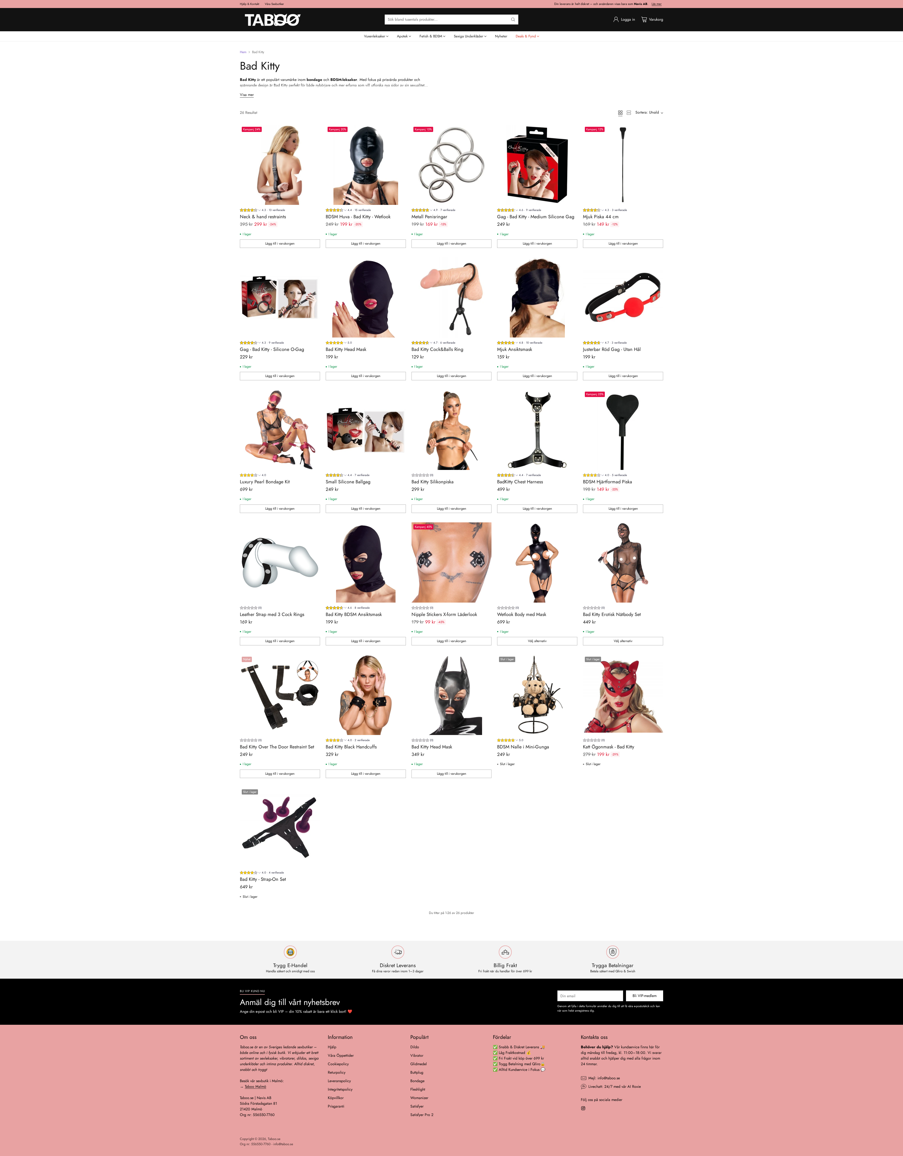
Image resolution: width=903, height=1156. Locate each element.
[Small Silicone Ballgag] (366, 430)
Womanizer (419, 1097)
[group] (262, 210)
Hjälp (332, 1047)
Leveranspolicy (339, 1081)
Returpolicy (336, 1072)
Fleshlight (417, 1089)
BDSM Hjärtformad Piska (607, 481)
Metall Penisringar (429, 216)
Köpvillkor (336, 1097)
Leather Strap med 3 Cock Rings (272, 614)
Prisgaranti (336, 1106)
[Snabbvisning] (314, 131)
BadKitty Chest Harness (520, 481)
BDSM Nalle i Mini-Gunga (523, 746)
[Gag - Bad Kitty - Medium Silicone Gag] (537, 165)
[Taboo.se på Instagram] (583, 1109)
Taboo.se (274, 1138)
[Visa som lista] (629, 112)
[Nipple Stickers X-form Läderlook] (452, 562)
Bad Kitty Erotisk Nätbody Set (612, 614)
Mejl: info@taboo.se (604, 1078)
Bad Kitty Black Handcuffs (351, 746)
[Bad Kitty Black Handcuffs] (366, 695)
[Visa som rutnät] (620, 112)
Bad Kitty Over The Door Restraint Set (277, 746)
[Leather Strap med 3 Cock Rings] (280, 562)
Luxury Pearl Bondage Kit (265, 481)
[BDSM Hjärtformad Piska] (623, 430)
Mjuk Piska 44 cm (601, 216)
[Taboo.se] (273, 20)
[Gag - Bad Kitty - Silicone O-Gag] (280, 297)
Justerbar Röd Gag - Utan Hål (612, 349)
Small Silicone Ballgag (348, 481)
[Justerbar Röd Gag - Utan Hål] (623, 297)
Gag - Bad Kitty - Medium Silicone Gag (535, 216)
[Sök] (513, 19)
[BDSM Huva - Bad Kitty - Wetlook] (366, 165)
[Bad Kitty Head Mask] (366, 297)
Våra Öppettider (341, 1055)
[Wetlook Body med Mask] (537, 562)
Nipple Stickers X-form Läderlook (444, 614)
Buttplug (416, 1072)
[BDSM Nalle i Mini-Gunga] (537, 695)
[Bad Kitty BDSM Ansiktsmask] (366, 562)
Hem (243, 52)
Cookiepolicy (338, 1064)
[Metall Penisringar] (452, 165)
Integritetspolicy (340, 1089)
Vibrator (416, 1055)
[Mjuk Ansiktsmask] (537, 297)
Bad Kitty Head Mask (346, 349)
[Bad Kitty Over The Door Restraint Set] (280, 695)
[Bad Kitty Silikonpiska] (452, 430)
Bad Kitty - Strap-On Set (263, 879)
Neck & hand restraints (263, 216)
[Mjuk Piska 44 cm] (623, 165)
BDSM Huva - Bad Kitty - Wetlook (358, 216)
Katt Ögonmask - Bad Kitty (608, 746)
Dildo (414, 1047)
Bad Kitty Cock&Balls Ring (437, 349)
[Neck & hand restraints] (280, 165)
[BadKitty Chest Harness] (537, 430)
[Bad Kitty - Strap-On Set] (280, 827)
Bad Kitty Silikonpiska (433, 481)
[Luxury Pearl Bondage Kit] (280, 430)
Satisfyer (417, 1106)
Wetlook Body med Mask (521, 614)
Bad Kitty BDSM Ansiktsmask (354, 614)
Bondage (417, 1081)
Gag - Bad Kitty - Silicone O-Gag (272, 349)
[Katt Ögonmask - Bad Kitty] (623, 695)
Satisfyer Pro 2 (421, 1114)
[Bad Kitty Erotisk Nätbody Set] (623, 562)
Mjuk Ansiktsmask (514, 349)
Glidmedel (418, 1064)
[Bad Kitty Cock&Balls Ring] (452, 297)
